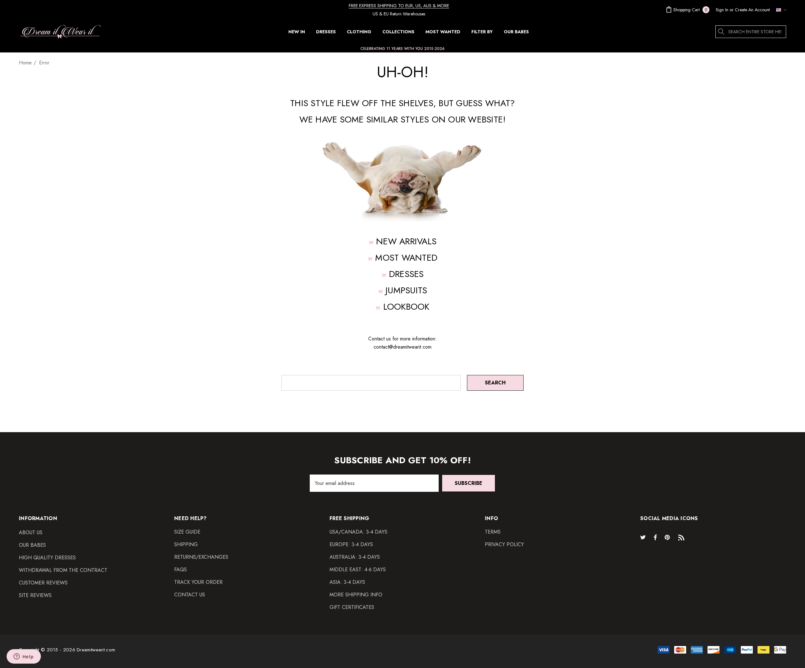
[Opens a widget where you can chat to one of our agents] (23, 657)
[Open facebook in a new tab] (655, 537)
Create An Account (752, 10)
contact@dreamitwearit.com (402, 346)
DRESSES (406, 274)
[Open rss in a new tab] (682, 537)
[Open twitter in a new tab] (644, 537)
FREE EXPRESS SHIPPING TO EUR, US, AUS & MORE (399, 6)
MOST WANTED (406, 257)
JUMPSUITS (406, 290)
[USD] (779, 10)
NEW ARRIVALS (406, 241)
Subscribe (468, 483)
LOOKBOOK (406, 306)
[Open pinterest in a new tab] (668, 537)
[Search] (721, 31)
